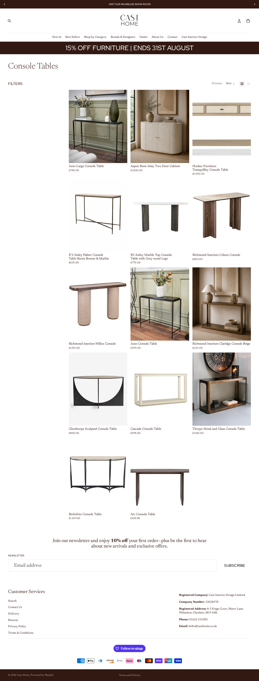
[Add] (121, 156)
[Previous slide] (75, 126)
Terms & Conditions (20, 633)
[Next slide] (121, 126)
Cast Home (23, 675)
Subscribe (234, 565)
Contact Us (15, 607)
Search (12, 601)
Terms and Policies (129, 675)
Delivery (13, 613)
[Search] (9, 20)
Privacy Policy (17, 626)
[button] (230, 83)
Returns (13, 620)
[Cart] (248, 20)
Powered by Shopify (42, 675)
